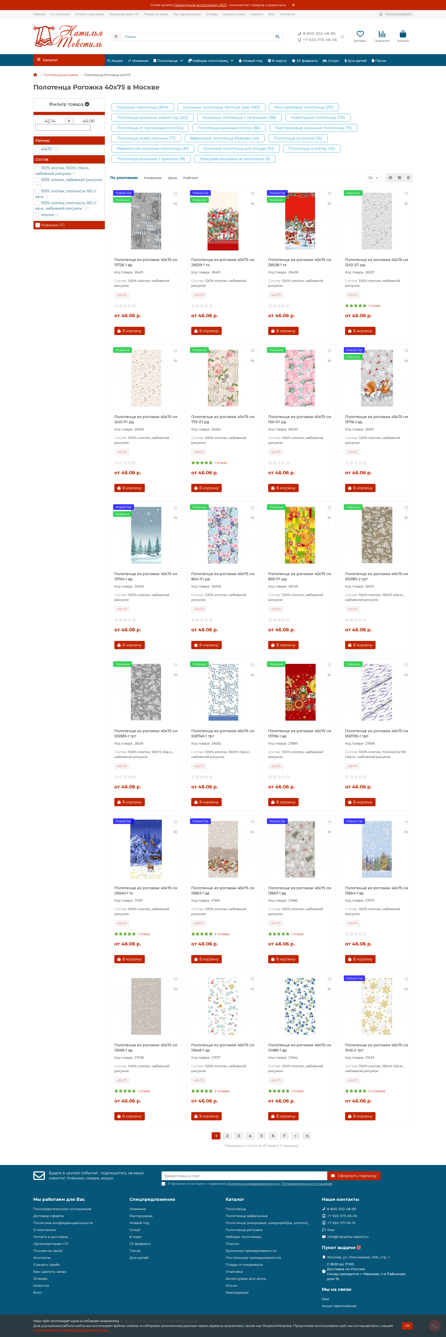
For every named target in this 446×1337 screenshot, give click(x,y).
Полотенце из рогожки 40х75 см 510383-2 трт (376, 576)
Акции (116, 61)
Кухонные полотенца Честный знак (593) (221, 107)
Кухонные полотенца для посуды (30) (238, 148)
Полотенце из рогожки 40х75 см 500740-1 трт (222, 733)
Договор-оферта (48, 1216)
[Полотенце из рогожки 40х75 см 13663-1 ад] (223, 849)
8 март (136, 1237)
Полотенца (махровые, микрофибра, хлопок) (267, 1223)
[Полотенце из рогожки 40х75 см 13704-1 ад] (146, 535)
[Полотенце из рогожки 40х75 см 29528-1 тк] (300, 221)
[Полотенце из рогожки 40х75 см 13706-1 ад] (300, 692)
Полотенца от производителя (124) (150, 128)
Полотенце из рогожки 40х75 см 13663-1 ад (222, 890)
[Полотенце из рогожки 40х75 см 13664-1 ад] (377, 849)
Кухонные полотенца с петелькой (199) (239, 117)
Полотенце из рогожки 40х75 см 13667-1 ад (299, 890)
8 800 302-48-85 (319, 33)
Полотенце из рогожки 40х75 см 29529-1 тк (222, 262)
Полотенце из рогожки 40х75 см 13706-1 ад (299, 733)
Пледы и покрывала (244, 1264)
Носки (231, 1285)
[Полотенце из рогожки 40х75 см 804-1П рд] (223, 535)
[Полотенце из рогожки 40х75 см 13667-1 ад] (300, 849)
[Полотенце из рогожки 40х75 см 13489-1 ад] (300, 1006)
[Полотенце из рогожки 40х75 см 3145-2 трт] (377, 1006)
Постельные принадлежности (253, 1258)
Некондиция (237, 1292)
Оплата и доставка (89, 14)
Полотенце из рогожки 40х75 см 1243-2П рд (376, 262)
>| (306, 1136)
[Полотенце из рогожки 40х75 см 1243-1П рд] (146, 378)
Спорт (333, 61)
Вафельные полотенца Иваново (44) (224, 138)
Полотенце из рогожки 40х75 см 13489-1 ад (299, 1048)
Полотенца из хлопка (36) (298, 138)
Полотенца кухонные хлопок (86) (229, 128)
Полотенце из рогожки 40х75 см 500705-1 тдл (376, 733)
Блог (271, 14)
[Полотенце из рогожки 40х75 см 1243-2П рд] (377, 221)
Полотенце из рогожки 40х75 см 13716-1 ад (376, 419)
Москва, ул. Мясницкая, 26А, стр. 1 (358, 1257)
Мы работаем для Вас (59, 1199)
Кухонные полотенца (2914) (143, 107)
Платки (232, 1244)
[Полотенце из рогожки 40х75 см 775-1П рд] (223, 378)
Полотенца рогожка (60, 75)
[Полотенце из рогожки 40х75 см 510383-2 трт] (377, 535)
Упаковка (234, 1271)
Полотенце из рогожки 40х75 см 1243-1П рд (145, 419)
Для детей (357, 61)
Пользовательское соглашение (62, 1209)
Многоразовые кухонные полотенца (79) (313, 128)
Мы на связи (336, 1289)
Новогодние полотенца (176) (318, 117)
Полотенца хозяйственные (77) (146, 138)
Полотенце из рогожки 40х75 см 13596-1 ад (145, 1048)
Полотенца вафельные (247, 1216)
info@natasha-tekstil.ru (348, 1237)
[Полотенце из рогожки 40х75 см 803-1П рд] (300, 535)
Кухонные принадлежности (251, 1251)
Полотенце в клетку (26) (312, 148)
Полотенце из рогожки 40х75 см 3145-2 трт (376, 1048)
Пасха (380, 61)
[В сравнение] (175, 203)
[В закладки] (175, 193)
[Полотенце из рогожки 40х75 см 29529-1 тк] (223, 221)
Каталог (235, 1199)
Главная (39, 14)
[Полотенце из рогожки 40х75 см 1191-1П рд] (300, 378)
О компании (60, 14)
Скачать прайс (234, 14)
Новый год (252, 61)
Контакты (288, 14)
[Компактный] (408, 177)
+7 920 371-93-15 (341, 1223)
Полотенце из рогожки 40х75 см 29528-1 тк (299, 262)
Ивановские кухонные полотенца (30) (153, 148)
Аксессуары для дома (246, 1278)
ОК (407, 1326)
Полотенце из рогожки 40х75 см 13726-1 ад (145, 262)
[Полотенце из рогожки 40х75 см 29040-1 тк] (146, 849)
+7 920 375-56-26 (320, 39)
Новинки (139, 61)
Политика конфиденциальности (63, 1223)
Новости (257, 14)
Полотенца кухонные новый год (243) (152, 117)
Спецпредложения (152, 1199)
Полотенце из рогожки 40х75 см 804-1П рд (222, 576)
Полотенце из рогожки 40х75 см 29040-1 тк (145, 890)
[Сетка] (390, 177)
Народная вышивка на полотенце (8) (235, 159)
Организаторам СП (124, 14)
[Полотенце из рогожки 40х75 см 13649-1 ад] (223, 1006)
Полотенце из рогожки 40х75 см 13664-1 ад (376, 890)
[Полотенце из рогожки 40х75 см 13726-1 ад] (146, 221)
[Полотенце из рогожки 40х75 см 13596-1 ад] (146, 1006)
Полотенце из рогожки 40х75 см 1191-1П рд (299, 419)
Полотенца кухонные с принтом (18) (151, 159)
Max (330, 1230)
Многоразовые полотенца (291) (303, 107)
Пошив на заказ (156, 14)
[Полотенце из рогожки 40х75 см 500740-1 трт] (223, 692)
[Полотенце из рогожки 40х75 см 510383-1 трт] (146, 692)
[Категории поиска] (116, 36)
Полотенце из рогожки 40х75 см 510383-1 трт (145, 733)
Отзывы (212, 14)
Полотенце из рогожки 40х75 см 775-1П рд (222, 419)
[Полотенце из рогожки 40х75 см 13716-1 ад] (377, 378)
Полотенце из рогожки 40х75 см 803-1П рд (299, 576)
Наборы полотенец (210, 61)
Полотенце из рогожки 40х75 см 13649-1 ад (222, 1048)
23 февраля (306, 61)
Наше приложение (339, 1306)
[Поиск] (277, 36)
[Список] (399, 177)
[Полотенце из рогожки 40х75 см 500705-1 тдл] (377, 692)
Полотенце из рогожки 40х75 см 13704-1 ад (145, 576)
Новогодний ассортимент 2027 (200, 5)
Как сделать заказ (187, 14)
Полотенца (167, 61)
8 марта (278, 61)
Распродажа (141, 1216)
